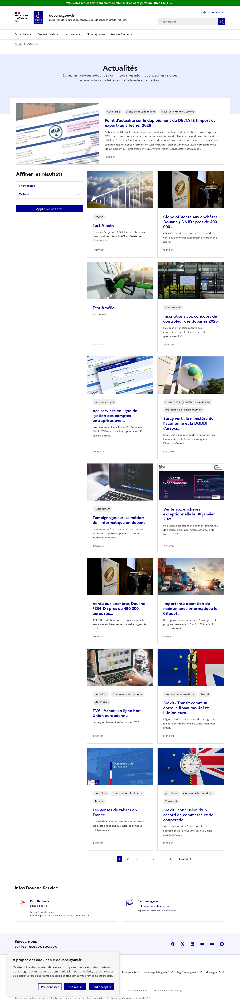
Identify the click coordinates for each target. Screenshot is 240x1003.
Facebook (172, 944)
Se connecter (215, 12)
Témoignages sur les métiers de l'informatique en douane (119, 520)
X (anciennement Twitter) (182, 944)
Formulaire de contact (155, 906)
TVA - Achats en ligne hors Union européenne (117, 713)
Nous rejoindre (96, 34)
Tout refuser (75, 987)
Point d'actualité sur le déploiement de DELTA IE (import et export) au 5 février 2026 (160, 123)
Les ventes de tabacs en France (115, 812)
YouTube (202, 944)
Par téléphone (39, 901)
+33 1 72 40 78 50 (83, 915)
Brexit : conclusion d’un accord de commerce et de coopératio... (188, 815)
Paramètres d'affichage (170, 990)
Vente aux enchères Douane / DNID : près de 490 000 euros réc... (119, 608)
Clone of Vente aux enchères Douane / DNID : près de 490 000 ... (190, 222)
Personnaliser (50, 987)
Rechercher (221, 21)
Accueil (18, 43)
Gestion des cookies (137, 990)
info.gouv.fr (129, 972)
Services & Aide (119, 34)
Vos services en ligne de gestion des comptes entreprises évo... (115, 415)
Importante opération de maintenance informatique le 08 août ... (190, 608)
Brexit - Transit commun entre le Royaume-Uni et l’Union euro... (186, 708)
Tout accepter (101, 987)
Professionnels (46, 34)
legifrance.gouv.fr (188, 972)
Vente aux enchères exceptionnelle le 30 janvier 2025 (189, 514)
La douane (71, 34)
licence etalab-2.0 (139, 998)
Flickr (212, 944)
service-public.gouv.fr (157, 972)
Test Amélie (104, 225)
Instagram (221, 944)
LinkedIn (192, 944)
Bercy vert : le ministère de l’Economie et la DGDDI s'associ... (188, 423)
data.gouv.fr (213, 972)
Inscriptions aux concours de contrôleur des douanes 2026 (190, 318)
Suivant (183, 859)
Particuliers (21, 34)
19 (171, 859)
